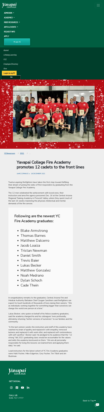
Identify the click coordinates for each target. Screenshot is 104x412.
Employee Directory (11, 64)
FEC (5, 59)
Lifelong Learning (10, 55)
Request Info (9, 31)
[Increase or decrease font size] (11, 77)
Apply (6, 36)
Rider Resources (11, 22)
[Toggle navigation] (98, 5)
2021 (22, 153)
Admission (8, 13)
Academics (8, 17)
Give (5, 68)
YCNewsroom (9, 153)
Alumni (6, 50)
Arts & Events (10, 27)
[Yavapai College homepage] (9, 5)
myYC (9, 73)
